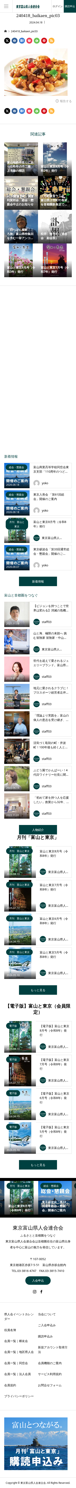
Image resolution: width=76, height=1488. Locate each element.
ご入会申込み (47, 1325)
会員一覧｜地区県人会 (19, 1352)
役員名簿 (10, 1330)
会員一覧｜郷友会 (16, 1341)
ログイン (58, 6)
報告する (66, 101)
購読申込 (70, 6)
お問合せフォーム (50, 1385)
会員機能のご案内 (50, 1363)
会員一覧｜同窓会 (16, 1363)
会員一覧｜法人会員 (17, 1374)
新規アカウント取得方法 (53, 1349)
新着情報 (38, 581)
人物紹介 (38, 830)
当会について (47, 1314)
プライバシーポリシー (19, 1396)
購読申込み (45, 1336)
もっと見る (38, 990)
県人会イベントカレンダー (19, 1316)
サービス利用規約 (50, 1374)
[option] (21, 1198)
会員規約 (10, 1385)
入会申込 (38, 1280)
